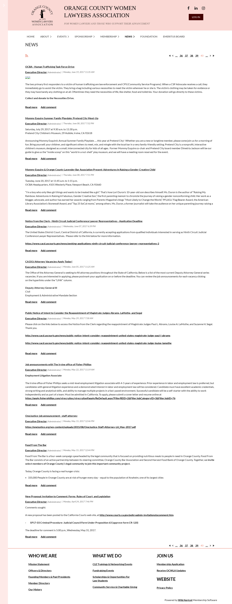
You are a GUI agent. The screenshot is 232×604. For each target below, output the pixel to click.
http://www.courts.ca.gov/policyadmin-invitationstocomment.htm (136, 514)
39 (197, 55)
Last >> (213, 56)
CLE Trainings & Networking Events (112, 564)
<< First (170, 56)
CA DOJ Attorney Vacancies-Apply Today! (48, 261)
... (176, 55)
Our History (35, 589)
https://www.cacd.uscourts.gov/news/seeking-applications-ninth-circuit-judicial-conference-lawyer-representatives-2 (92, 243)
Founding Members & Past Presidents (49, 576)
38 (191, 55)
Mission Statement (38, 564)
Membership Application (170, 564)
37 (186, 55)
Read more (31, 107)
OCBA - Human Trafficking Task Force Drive (49, 66)
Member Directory (39, 583)
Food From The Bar (36, 444)
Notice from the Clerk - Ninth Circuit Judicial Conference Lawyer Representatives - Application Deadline (84, 221)
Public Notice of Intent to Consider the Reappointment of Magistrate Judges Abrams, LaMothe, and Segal (83, 312)
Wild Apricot (185, 599)
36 (181, 55)
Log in (196, 16)
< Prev (173, 56)
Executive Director (36, 72)
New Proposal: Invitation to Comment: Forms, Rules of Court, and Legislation (67, 496)
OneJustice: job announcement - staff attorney (51, 415)
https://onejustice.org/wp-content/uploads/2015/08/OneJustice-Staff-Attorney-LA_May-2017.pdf (80, 426)
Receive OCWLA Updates (171, 570)
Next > (210, 56)
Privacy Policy (165, 587)
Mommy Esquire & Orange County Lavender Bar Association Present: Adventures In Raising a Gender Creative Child (90, 169)
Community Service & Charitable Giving (115, 586)
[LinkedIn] (196, 8)
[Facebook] (188, 8)
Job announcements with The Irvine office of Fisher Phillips (58, 364)
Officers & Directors (39, 570)
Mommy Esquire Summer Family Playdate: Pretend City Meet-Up (61, 118)
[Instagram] (203, 8)
